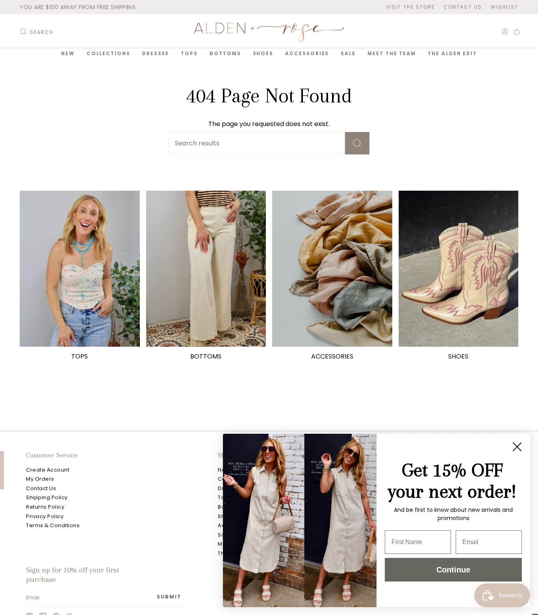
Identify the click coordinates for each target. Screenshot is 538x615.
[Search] (357, 143)
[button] (108, 53)
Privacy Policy (44, 516)
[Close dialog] (517, 447)
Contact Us (462, 7)
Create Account (47, 470)
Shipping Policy (47, 497)
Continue (453, 569)
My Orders (40, 479)
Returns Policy (45, 507)
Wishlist (504, 7)
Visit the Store (410, 7)
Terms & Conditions (53, 525)
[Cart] (517, 31)
